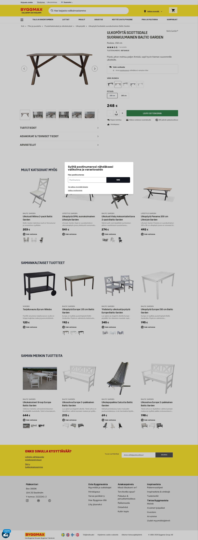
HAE (118, 180)
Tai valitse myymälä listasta (78, 187)
